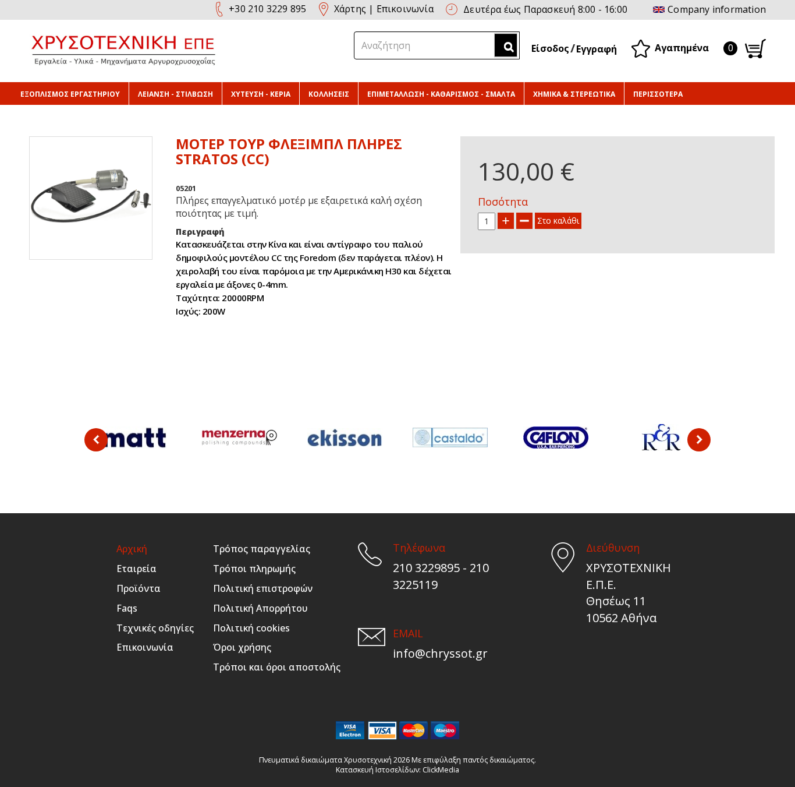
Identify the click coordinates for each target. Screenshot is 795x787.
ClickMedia (441, 770)
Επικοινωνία (405, 8)
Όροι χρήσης (242, 647)
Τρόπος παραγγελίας (261, 548)
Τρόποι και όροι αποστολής (276, 667)
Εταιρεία (136, 568)
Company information (717, 9)
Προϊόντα (138, 588)
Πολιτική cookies (251, 628)
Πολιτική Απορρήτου (260, 608)
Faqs (126, 608)
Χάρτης (350, 8)
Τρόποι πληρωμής (254, 568)
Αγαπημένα (682, 47)
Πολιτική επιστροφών (263, 588)
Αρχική (131, 548)
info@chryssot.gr (440, 653)
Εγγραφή (596, 49)
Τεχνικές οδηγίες (155, 628)
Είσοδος (550, 48)
